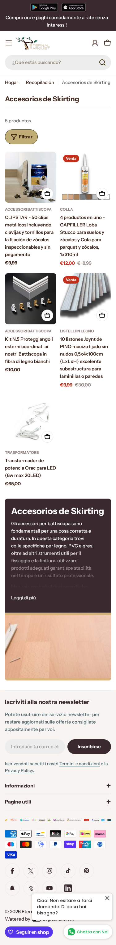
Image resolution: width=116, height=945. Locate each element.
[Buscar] (102, 62)
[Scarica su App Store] (73, 7)
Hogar (11, 82)
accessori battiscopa (28, 209)
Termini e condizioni (79, 763)
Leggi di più (23, 598)
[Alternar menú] (8, 43)
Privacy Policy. (19, 770)
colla (66, 209)
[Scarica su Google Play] (44, 7)
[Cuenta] (95, 43)
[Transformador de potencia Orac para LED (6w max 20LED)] (30, 420)
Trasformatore (22, 452)
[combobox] (58, 62)
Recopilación (40, 82)
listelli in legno (77, 331)
